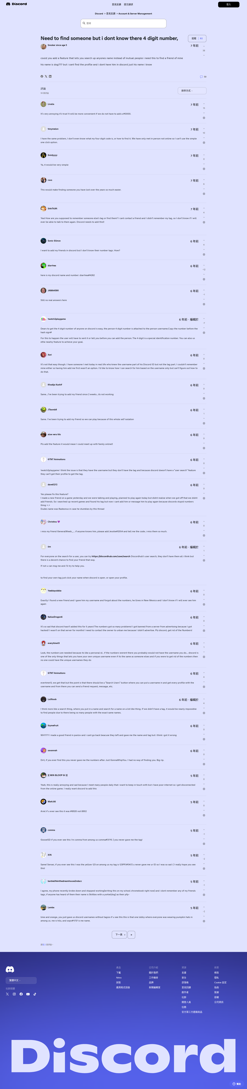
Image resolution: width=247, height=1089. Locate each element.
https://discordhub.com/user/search (111, 556)
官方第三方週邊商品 (192, 1012)
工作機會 (153, 978)
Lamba (51, 907)
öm (49, 547)
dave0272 (52, 485)
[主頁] (16, 5)
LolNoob (52, 699)
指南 (216, 987)
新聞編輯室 (154, 987)
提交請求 (128, 4)
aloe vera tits (54, 434)
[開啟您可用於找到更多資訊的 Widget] (236, 1084)
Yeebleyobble (54, 591)
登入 (44, 945)
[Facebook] (42, 76)
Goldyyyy (52, 155)
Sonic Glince (54, 241)
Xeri (50, 355)
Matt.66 (52, 802)
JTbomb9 (52, 410)
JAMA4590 (53, 291)
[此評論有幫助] (203, 103)
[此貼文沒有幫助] (203, 55)
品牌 (151, 982)
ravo (50, 180)
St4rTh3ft (52, 209)
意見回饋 (186, 987)
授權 (216, 997)
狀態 (118, 982)
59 (204, 77)
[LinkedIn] (50, 76)
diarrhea (52, 266)
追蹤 (194, 38)
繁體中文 (14, 980)
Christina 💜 (54, 522)
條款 (216, 973)
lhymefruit (53, 726)
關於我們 (153, 973)
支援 (184, 973)
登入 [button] (228, 4)
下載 (118, 973)
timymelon (53, 129)
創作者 (185, 992)
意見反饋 (116, 4)
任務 (184, 1007)
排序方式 (186, 91)
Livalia (51, 104)
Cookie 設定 (220, 982)
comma (51, 830)
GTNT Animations (56, 459)
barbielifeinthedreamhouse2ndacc (65, 881)
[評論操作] (203, 117)
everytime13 (54, 643)
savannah (52, 750)
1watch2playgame (57, 319)
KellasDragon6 (55, 617)
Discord (99, 14)
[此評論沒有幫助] (203, 112)
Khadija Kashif (55, 385)
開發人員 (186, 1002)
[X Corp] (46, 76)
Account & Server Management (135, 14)
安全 (184, 978)
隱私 (216, 978)
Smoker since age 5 (57, 45)
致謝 (216, 992)
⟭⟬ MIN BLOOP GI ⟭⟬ (58, 775)
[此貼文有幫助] (203, 46)
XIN (50, 855)
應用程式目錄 (123, 987)
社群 (184, 997)
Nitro (118, 978)
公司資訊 (218, 1002)
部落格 (185, 982)
